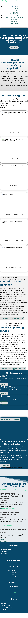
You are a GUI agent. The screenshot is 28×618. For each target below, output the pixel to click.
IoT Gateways (5, 552)
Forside (15, 6)
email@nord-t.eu (14, 582)
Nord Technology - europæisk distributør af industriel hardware (14, 39)
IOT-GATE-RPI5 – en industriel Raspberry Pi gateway (12, 496)
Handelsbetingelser (7, 605)
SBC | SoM (4, 554)
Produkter (14, 9)
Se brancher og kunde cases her (12, 319)
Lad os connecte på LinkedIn (10, 420)
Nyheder (14, 22)
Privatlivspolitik (6, 607)
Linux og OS (6, 396)
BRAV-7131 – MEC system (13, 529)
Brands (15, 11)
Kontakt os (14, 47)
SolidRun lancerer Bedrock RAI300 (9, 513)
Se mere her (5, 465)
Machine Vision (7, 387)
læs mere (2, 539)
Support (14, 15)
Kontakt (14, 19)
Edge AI (4, 376)
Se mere (3, 384)
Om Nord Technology (15, 17)
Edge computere (6, 550)
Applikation (15, 13)
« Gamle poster (4, 541)
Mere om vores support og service (13, 369)
